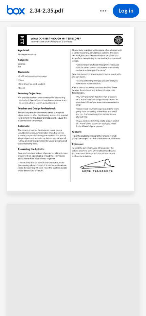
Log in (125, 11)
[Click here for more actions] (103, 11)
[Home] (16, 11)
